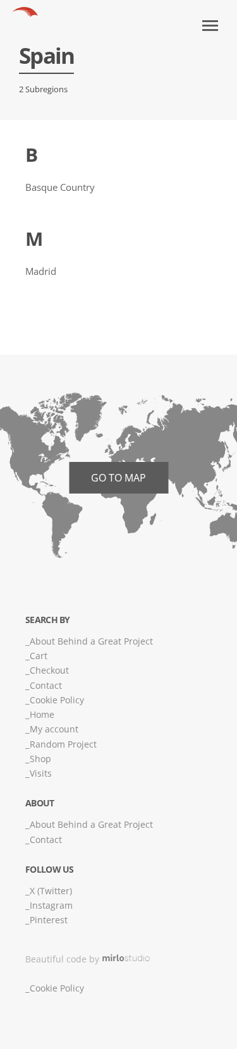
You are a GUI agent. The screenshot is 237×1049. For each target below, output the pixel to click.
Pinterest (49, 920)
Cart (38, 656)
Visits (41, 773)
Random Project (63, 744)
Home (42, 714)
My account (54, 729)
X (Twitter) (51, 891)
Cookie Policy (57, 700)
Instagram (51, 905)
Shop (40, 759)
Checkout (49, 670)
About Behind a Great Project (91, 641)
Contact (46, 685)
